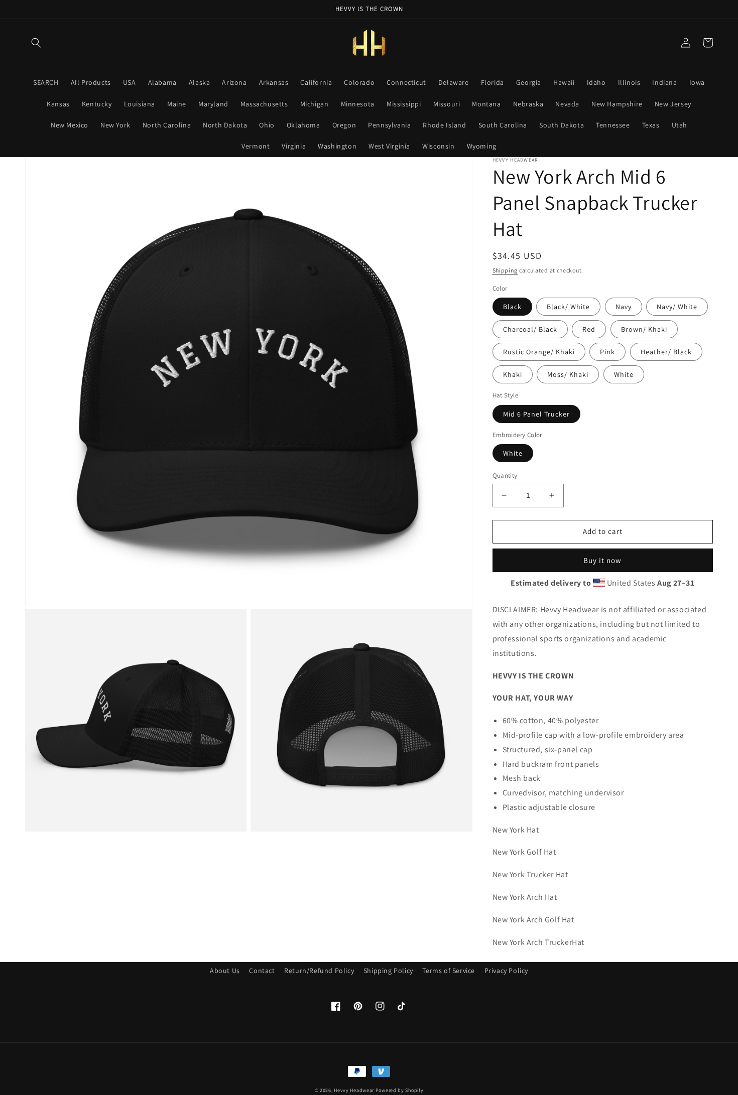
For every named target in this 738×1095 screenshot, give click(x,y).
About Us (225, 970)
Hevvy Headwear (354, 1090)
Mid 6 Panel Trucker (536, 414)
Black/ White (568, 306)
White (624, 374)
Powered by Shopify (400, 1090)
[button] (36, 43)
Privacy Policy (506, 970)
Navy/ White (677, 306)
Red (588, 329)
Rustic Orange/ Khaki (539, 351)
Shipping (505, 270)
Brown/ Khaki (644, 329)
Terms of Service (448, 970)
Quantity (505, 475)
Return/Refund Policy (319, 970)
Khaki (512, 374)
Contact (262, 970)
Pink (607, 351)
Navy (624, 306)
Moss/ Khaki (567, 374)
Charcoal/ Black (530, 329)
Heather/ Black (666, 351)
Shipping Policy (388, 970)
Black (512, 306)
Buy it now (602, 560)
